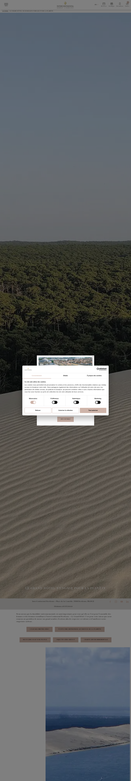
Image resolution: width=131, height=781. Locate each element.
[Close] (93, 357)
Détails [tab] (65, 375)
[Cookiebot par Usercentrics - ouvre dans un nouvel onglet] (98, 369)
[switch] (54, 402)
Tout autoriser (93, 410)
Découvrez (65, 419)
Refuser (38, 410)
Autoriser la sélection (65, 410)
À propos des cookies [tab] (94, 375)
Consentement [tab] (37, 375)
